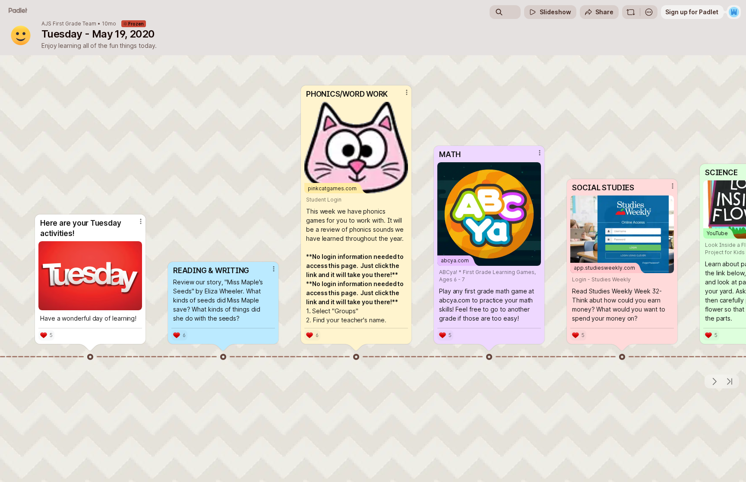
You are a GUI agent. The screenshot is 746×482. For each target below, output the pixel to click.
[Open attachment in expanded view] (90, 275)
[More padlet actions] (648, 12)
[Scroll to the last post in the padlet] (730, 381)
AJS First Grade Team (68, 24)
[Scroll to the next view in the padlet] (714, 381)
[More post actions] (140, 221)
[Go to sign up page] (734, 12)
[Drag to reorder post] (90, 357)
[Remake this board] (630, 12)
